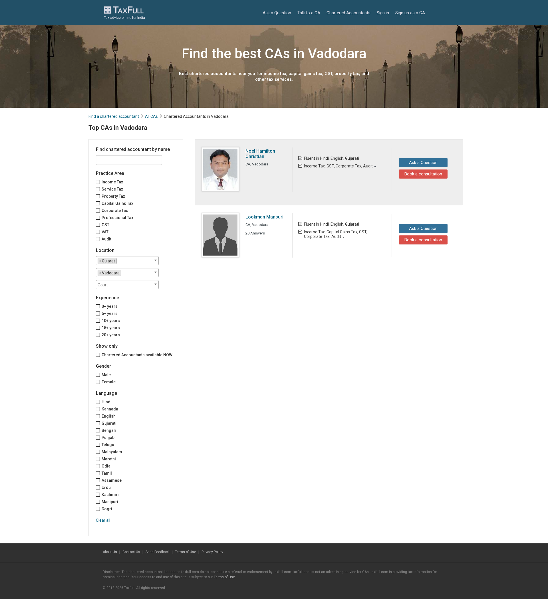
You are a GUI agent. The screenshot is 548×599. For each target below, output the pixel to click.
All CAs (151, 116)
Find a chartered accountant (113, 116)
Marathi (109, 459)
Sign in (383, 12)
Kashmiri (110, 494)
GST (105, 224)
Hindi (107, 402)
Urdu (106, 487)
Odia (106, 466)
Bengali (109, 430)
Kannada (110, 409)
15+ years (111, 327)
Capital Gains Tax (117, 203)
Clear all (103, 520)
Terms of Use (185, 552)
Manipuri (110, 501)
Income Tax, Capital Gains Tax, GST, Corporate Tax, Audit (335, 234)
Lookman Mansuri (264, 217)
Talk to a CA (308, 12)
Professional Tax (117, 217)
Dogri (107, 509)
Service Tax (112, 189)
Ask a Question (277, 12)
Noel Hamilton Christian (260, 153)
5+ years (110, 313)
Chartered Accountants (348, 12)
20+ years (111, 335)
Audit (106, 239)
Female (109, 382)
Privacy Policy (212, 552)
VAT (105, 232)
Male (106, 375)
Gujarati (109, 423)
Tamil (107, 473)
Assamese (112, 480)
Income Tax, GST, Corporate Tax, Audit (338, 166)
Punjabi (109, 437)
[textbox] (119, 261)
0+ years (110, 306)
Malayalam (112, 452)
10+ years (111, 320)
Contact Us (131, 552)
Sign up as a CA (410, 12)
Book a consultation (423, 174)
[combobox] (127, 260)
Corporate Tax (115, 210)
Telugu (108, 444)
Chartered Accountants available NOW (137, 355)
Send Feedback (158, 552)
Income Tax (112, 182)
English (109, 416)
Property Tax (113, 196)
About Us (110, 552)
